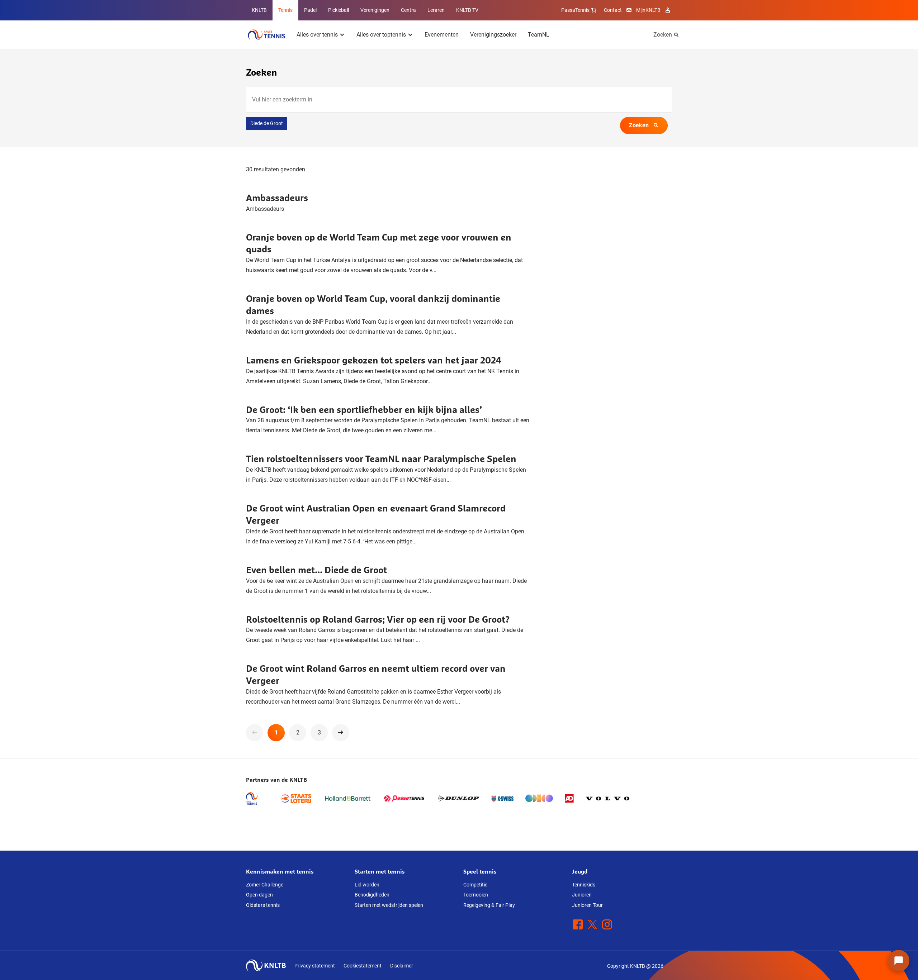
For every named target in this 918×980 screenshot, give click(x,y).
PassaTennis (575, 10)
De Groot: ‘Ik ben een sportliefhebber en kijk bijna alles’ (364, 409)
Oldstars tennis (263, 905)
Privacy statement (314, 966)
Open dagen (259, 895)
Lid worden (367, 885)
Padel (310, 10)
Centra (408, 10)
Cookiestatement (363, 966)
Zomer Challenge (264, 885)
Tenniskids (583, 885)
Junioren (582, 895)
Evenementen (442, 34)
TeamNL (538, 34)
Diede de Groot (266, 123)
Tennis (285, 10)
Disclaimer (401, 966)
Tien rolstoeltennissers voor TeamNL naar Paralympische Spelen (381, 458)
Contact (613, 10)
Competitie (475, 885)
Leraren (436, 10)
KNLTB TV (467, 10)
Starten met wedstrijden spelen (389, 905)
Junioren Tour (587, 905)
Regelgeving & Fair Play (489, 905)
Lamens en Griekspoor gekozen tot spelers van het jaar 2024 (373, 360)
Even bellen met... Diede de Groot (316, 569)
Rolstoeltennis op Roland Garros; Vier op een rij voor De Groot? (378, 619)
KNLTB (259, 10)
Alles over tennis (317, 34)
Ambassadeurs (277, 197)
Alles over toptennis (381, 34)
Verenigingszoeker (493, 34)
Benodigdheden (372, 895)
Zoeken (662, 34)
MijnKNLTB (648, 10)
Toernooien (475, 895)
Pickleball (338, 10)
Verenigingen (374, 10)
